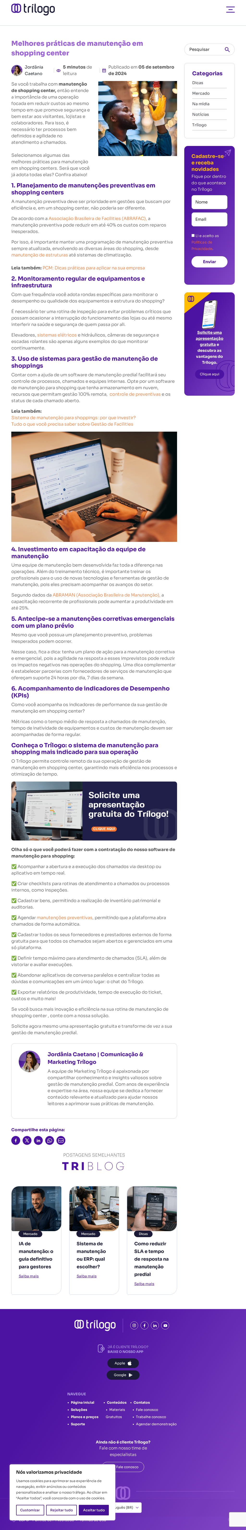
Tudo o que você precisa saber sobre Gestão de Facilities (72, 424)
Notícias (200, 114)
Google (120, 1375)
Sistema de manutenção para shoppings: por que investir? (74, 417)
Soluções (79, 1410)
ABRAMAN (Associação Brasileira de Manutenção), (106, 595)
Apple (120, 1363)
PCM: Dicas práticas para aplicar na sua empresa (94, 268)
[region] (62, 1492)
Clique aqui (209, 374)
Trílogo (199, 125)
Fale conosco (147, 1410)
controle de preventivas (136, 394)
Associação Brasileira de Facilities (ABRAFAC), (98, 218)
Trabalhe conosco (151, 1417)
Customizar (30, 1510)
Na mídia (200, 103)
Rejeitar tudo (61, 1510)
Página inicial (82, 1402)
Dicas (143, 1234)
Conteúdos (117, 1402)
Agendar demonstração (156, 1424)
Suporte (78, 1424)
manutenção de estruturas (39, 255)
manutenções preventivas (64, 917)
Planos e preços (84, 1417)
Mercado (30, 1234)
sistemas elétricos (57, 335)
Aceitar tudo (94, 1510)
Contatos (142, 1402)
